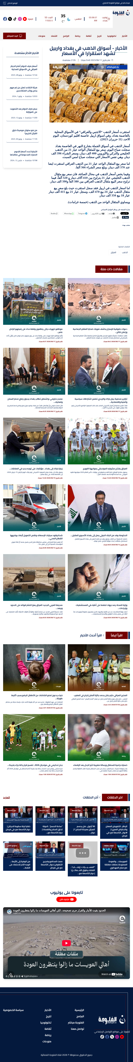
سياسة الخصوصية (13, 1010)
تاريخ (99, 36)
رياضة (77, 36)
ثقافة (88, 36)
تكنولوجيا (111, 36)
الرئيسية (79, 1010)
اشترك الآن (64, 899)
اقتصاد (54, 36)
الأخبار (124, 36)
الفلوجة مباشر (76, 1022)
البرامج (66, 36)
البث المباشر (12, 36)
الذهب (125, 252)
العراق (113, 252)
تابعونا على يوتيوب (66, 892)
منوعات (41, 36)
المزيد (6, 797)
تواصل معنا (77, 1029)
